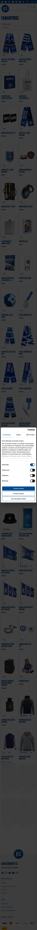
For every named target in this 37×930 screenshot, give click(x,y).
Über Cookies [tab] (30, 434)
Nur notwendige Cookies (18, 499)
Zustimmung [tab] (6, 434)
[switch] (32, 470)
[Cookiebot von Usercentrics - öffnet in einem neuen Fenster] (27, 430)
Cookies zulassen (18, 488)
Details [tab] (18, 434)
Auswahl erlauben (18, 493)
